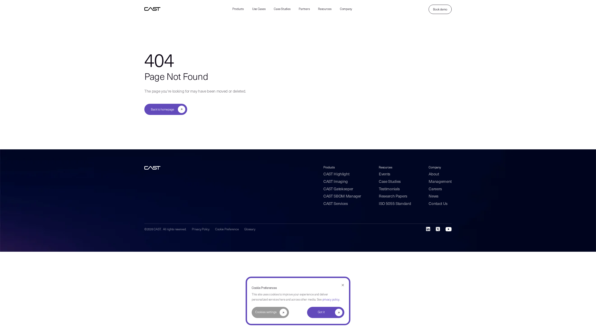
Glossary (249, 229)
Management (440, 182)
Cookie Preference (227, 229)
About (434, 174)
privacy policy (330, 299)
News (433, 196)
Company (346, 9)
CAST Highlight (336, 174)
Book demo (440, 9)
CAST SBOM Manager (342, 196)
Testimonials (389, 189)
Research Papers (393, 196)
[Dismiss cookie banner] (342, 285)
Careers (435, 189)
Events (384, 174)
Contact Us (438, 204)
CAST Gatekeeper (338, 189)
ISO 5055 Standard (395, 204)
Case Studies (282, 9)
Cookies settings (266, 312)
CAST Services (335, 204)
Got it (321, 312)
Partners (304, 9)
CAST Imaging (335, 182)
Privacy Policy (200, 229)
